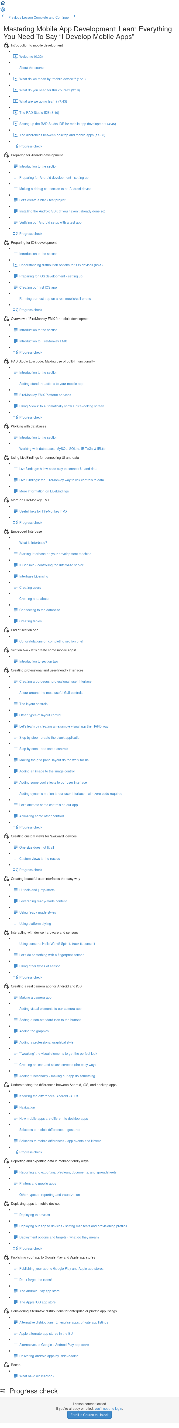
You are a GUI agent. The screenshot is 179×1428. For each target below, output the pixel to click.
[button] (3, 4)
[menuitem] (3, 10)
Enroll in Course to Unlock (89, 1414)
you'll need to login (108, 1408)
